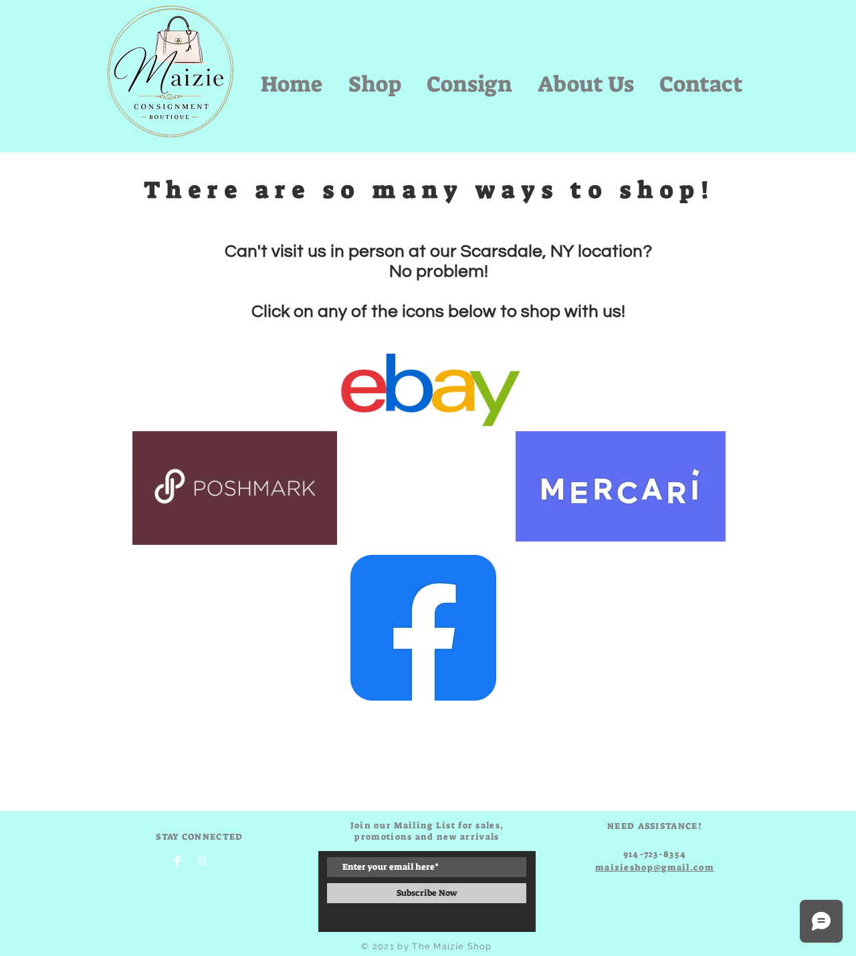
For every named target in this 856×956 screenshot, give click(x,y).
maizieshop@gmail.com (654, 867)
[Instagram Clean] (202, 861)
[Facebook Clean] (177, 861)
